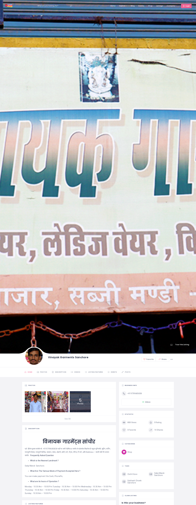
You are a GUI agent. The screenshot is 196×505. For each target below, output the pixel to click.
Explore (122, 6)
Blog (133, 6)
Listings (159, 6)
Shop (150, 6)
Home (112, 6)
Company (171, 6)
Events (141, 6)
